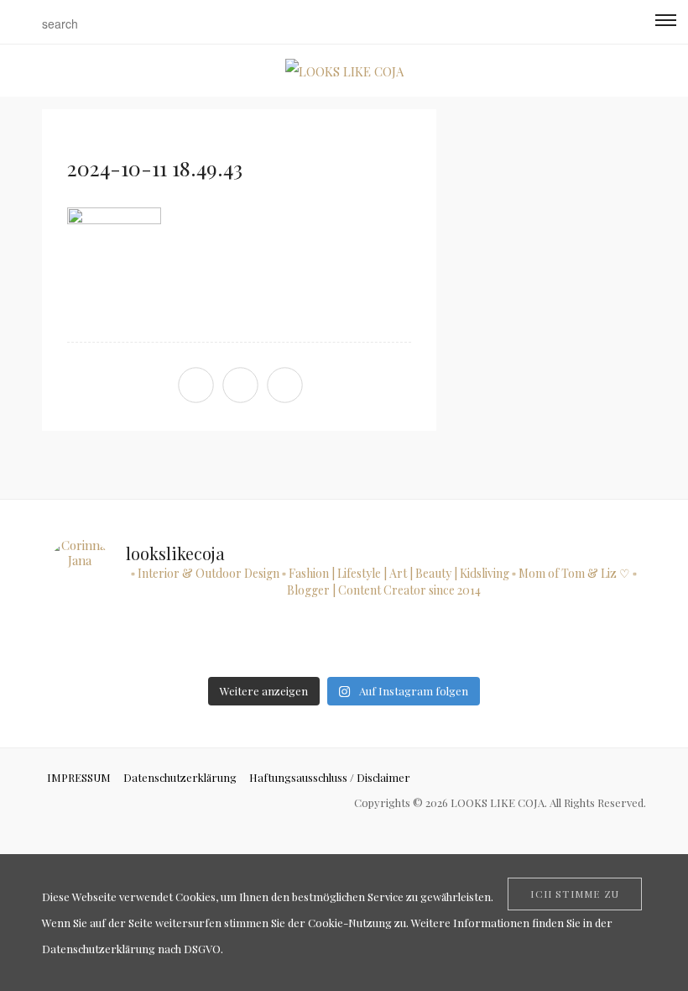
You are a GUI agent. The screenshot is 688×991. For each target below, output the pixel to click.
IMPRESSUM (79, 777)
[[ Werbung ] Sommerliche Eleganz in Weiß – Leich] (259, 642)
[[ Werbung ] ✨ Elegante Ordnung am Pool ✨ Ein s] (598, 642)
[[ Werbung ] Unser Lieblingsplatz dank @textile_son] (343, 642)
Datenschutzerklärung (180, 777)
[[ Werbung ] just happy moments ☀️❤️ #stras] (88, 642)
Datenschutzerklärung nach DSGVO (131, 948)
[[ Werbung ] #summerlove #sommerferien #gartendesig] (173, 642)
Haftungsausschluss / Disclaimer (329, 777)
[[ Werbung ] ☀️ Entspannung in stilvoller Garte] (514, 642)
